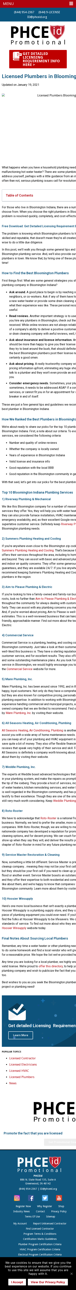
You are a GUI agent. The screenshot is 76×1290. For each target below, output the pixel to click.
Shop (61, 1206)
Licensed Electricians (23, 1064)
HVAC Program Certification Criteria (40, 1249)
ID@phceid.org (37, 17)
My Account (20, 1223)
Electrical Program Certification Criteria (40, 1254)
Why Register (44, 1206)
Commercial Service (19, 669)
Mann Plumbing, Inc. (18, 713)
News (12, 1083)
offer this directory (51, 966)
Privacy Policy (59, 1211)
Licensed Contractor (22, 1058)
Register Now (23, 1206)
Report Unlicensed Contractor (49, 1223)
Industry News (21, 1211)
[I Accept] (71, 1273)
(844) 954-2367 (24, 12)
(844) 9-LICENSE (49, 12)
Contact (40, 1211)
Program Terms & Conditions (39, 1233)
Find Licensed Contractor (40, 1228)
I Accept (17, 1282)
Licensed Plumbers (21, 1077)
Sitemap (50, 1216)
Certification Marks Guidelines (40, 1238)
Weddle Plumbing (64, 801)
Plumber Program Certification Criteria (39, 1244)
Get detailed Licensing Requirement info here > (41, 59)
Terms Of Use (32, 1216)
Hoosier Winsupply (14, 928)
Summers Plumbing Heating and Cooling (28, 550)
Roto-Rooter (48, 818)
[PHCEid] (38, 34)
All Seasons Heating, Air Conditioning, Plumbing (32, 730)
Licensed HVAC (19, 1071)
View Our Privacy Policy (48, 1282)
